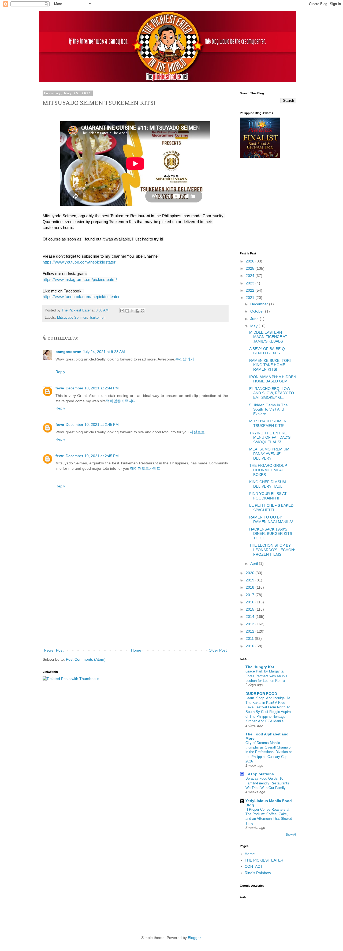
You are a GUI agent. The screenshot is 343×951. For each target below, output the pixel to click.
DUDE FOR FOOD (261, 693)
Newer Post (54, 650)
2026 (250, 261)
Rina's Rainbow (258, 873)
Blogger (194, 937)
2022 (250, 290)
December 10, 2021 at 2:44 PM (92, 388)
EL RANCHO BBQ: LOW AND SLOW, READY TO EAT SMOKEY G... (271, 393)
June (255, 319)
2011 (250, 638)
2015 (250, 609)
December (259, 304)
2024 (250, 275)
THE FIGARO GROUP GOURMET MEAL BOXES (268, 470)
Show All (290, 834)
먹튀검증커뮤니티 (121, 401)
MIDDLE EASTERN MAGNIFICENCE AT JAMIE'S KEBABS (268, 337)
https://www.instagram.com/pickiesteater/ (80, 279)
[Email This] (122, 310)
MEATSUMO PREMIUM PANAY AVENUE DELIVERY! (269, 453)
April (254, 563)
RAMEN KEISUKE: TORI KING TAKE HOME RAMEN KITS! (270, 365)
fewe (59, 388)
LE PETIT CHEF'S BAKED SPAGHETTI (271, 507)
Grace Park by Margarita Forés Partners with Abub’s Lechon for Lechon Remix (266, 676)
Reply (60, 372)
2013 (250, 624)
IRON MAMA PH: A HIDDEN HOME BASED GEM (272, 379)
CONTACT (254, 866)
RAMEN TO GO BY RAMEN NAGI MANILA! (271, 519)
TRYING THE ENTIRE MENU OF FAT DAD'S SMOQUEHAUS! (269, 437)
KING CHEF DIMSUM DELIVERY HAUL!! (267, 484)
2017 (250, 595)
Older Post (218, 650)
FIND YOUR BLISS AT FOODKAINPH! (268, 495)
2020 (250, 573)
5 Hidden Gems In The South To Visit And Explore (268, 409)
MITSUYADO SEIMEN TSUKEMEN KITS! (267, 423)
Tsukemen (97, 317)
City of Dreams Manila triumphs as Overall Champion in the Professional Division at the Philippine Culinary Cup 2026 (268, 752)
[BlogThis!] (127, 310)
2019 (250, 580)
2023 (250, 283)
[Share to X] (132, 310)
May (254, 326)
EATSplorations (259, 774)
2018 (250, 587)
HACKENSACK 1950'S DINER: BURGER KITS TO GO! (270, 533)
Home (136, 650)
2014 (250, 616)
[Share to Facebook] (137, 310)
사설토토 (197, 432)
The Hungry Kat (259, 667)
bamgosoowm (68, 351)
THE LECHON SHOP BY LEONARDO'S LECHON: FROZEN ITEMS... (272, 550)
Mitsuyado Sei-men (72, 317)
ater (81, 296)
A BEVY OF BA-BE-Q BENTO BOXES (267, 351)
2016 (250, 602)
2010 (250, 646)
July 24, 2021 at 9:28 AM (104, 351)
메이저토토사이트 (145, 468)
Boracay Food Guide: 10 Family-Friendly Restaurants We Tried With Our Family (267, 783)
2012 (250, 631)
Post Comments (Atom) (86, 659)
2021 (250, 297)
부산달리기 (184, 359)
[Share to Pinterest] (142, 310)
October (257, 311)
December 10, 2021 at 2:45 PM (92, 424)
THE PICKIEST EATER (264, 860)
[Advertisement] (135, 606)
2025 (250, 268)
